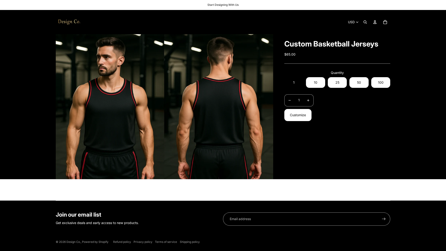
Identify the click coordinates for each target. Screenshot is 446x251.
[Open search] (365, 22)
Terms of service (166, 242)
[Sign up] (383, 219)
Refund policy (122, 242)
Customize (298, 115)
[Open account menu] (375, 22)
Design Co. (73, 242)
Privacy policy (143, 242)
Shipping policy (190, 242)
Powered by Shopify (95, 242)
